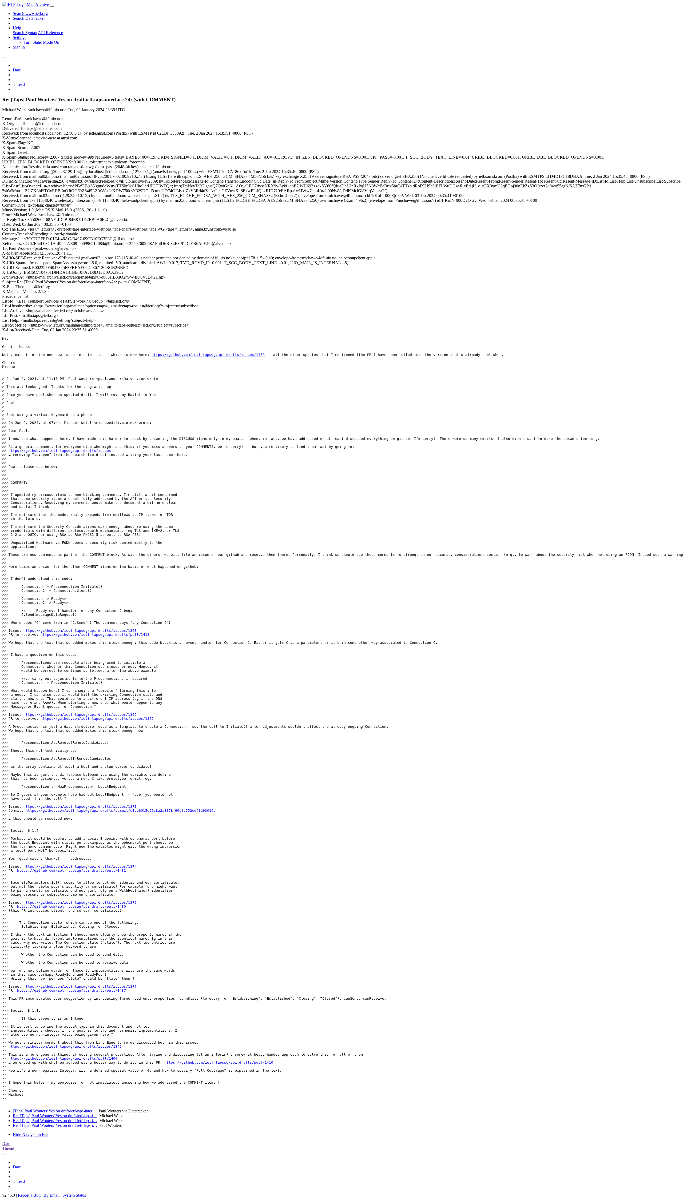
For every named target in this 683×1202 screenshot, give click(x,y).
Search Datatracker (29, 18)
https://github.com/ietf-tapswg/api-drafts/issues (60, 451)
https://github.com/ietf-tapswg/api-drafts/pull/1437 (71, 990)
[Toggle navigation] (52, 6)
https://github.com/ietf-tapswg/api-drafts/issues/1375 (80, 902)
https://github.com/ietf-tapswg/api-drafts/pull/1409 (63, 1058)
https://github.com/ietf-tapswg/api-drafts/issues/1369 (80, 715)
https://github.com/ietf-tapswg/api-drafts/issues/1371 (80, 807)
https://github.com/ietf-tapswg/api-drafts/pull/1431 (71, 871)
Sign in (19, 47)
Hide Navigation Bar (30, 1134)
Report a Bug (29, 1195)
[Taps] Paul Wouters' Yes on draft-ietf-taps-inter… (55, 1111)
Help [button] (17, 28)
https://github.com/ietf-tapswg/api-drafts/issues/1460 (208, 355)
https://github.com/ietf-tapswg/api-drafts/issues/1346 (65, 1046)
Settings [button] (19, 37)
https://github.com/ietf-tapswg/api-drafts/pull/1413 (95, 635)
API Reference (50, 32)
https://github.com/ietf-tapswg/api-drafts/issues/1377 (80, 986)
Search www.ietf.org (30, 13)
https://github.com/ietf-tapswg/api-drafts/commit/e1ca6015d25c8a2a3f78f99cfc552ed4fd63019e (121, 811)
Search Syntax (25, 32)
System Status (74, 1195)
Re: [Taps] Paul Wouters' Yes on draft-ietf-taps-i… (55, 1115)
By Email (51, 1195)
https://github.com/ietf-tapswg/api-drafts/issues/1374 (80, 867)
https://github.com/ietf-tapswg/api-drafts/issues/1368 (80, 631)
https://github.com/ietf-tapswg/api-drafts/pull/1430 (71, 906)
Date (17, 70)
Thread (19, 84)
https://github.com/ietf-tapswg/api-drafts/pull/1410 (218, 1062)
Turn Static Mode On (41, 42)
